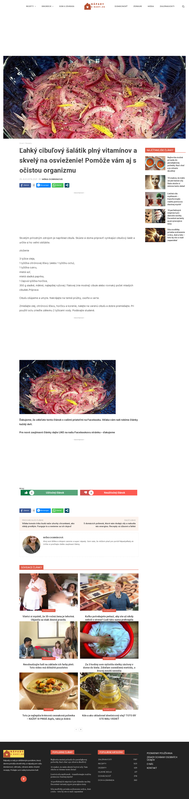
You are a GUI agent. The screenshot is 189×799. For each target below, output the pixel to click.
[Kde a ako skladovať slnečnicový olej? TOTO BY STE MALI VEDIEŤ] (109, 691)
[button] (183, 6)
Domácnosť (109, 658)
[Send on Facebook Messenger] (43, 185)
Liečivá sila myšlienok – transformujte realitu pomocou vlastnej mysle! (175, 198)
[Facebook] (24, 779)
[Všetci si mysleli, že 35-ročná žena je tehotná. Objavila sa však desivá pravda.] (48, 592)
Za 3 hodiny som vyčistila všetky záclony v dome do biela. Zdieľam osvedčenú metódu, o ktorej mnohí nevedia (109, 667)
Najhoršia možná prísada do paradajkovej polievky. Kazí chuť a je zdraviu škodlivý (69, 760)
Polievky (48, 709)
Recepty (28, 143)
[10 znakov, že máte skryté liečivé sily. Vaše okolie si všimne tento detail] (155, 182)
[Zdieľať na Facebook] (25, 185)
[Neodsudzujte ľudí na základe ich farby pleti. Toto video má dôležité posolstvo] (48, 640)
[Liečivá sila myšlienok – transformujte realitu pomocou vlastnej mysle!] (155, 199)
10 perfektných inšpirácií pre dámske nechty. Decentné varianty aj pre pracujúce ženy (71, 782)
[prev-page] (76, 729)
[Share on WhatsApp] (58, 185)
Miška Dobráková (52, 179)
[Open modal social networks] (67, 185)
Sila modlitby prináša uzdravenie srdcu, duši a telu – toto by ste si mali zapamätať (176, 234)
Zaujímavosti (48, 610)
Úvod (21, 143)
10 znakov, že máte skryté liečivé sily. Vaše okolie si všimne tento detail (69, 768)
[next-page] (80, 729)
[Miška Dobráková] (31, 545)
